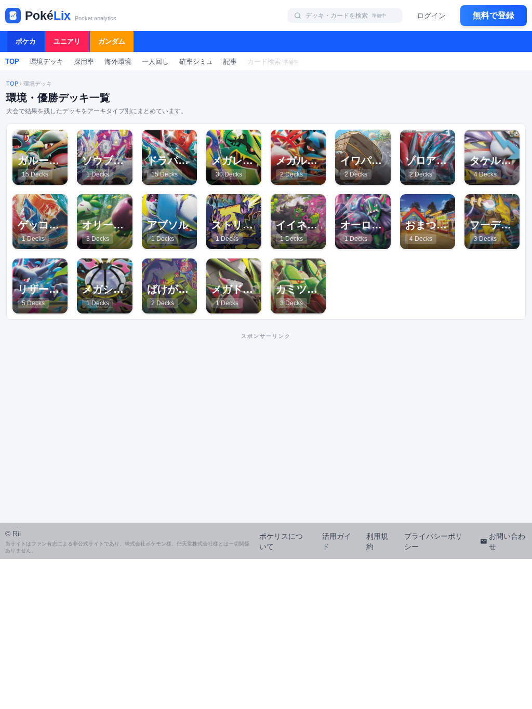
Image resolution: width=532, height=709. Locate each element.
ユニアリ (67, 41)
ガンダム (111, 41)
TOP (12, 61)
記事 (230, 61)
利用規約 (377, 541)
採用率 (84, 61)
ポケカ (26, 41)
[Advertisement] (266, 416)
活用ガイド (336, 541)
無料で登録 (493, 15)
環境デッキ (46, 61)
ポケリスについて (281, 541)
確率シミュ (196, 61)
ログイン (431, 15)
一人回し (155, 61)
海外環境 (117, 61)
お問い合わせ (507, 541)
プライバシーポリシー (433, 541)
